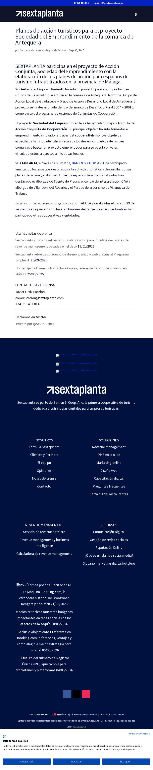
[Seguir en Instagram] (86, 694)
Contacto (44, 486)
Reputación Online (108, 547)
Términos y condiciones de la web (87, 714)
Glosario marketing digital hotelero (108, 563)
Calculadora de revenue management (44, 553)
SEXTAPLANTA (30, 66)
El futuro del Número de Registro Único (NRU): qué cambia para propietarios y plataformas (42, 664)
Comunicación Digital (109, 531)
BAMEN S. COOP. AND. (88, 163)
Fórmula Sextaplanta (44, 447)
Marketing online (108, 462)
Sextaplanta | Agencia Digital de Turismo (43, 50)
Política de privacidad (139, 733)
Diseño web (108, 470)
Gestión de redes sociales (109, 539)
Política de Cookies (115, 714)
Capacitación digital (109, 478)
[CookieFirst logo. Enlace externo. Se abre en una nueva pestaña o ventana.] (4, 736)
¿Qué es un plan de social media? (109, 555)
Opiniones (44, 470)
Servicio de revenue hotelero (44, 531)
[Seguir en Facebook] (67, 694)
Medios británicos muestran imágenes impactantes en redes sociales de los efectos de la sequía (44, 617)
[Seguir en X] (76, 694)
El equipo (44, 462)
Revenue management (109, 447)
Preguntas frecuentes (109, 486)
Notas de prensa (44, 478)
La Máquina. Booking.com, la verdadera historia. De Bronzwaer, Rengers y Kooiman (44, 597)
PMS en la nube (109, 454)
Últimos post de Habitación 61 (49, 585)
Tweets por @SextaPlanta (34, 323)
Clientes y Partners (44, 454)
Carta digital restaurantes (109, 494)
